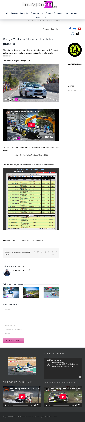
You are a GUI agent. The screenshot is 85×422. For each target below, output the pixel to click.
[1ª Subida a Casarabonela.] (11, 292)
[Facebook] (70, 28)
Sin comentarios (38, 240)
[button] (45, 17)
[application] (63, 368)
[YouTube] (79, 28)
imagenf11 (8, 240)
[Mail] (77, 33)
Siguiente (54, 29)
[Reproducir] (6, 405)
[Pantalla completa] (38, 405)
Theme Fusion (53, 417)
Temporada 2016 (28, 240)
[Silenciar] (35, 405)
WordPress (45, 417)
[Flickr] (74, 28)
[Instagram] (72, 33)
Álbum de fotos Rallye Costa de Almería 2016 (31, 155)
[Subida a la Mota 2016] (51, 292)
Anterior (46, 29)
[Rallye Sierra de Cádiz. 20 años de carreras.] (31, 292)
